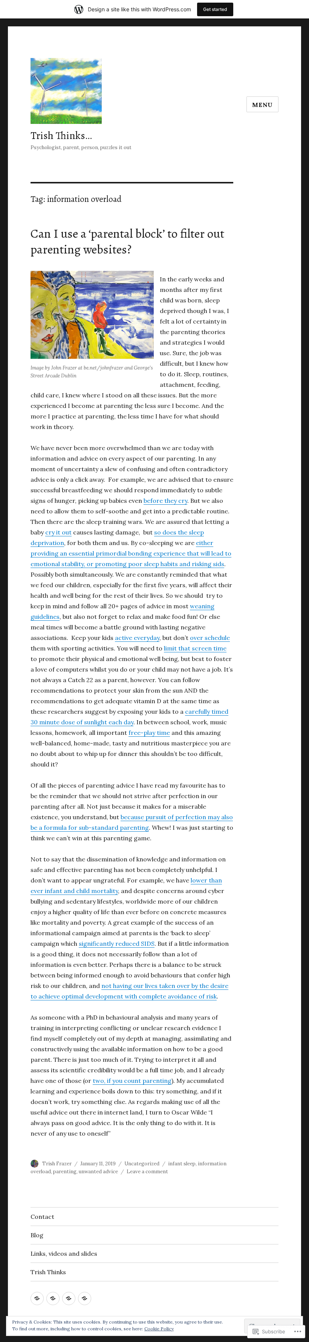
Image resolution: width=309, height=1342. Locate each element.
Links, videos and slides (64, 1253)
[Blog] (53, 1298)
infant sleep (182, 1163)
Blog (37, 1235)
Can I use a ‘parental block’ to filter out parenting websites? (127, 241)
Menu (262, 104)
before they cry (165, 500)
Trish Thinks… (61, 135)
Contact (42, 1216)
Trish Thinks (48, 1272)
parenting (64, 1171)
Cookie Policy (159, 1328)
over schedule (210, 637)
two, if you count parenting (132, 1080)
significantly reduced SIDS (116, 943)
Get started (215, 9)
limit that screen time (195, 648)
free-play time (149, 732)
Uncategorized (141, 1163)
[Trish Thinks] (84, 1298)
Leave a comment (147, 1171)
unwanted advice (98, 1171)
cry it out (58, 532)
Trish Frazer (57, 1163)
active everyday (137, 637)
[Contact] (37, 1298)
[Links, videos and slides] (68, 1298)
